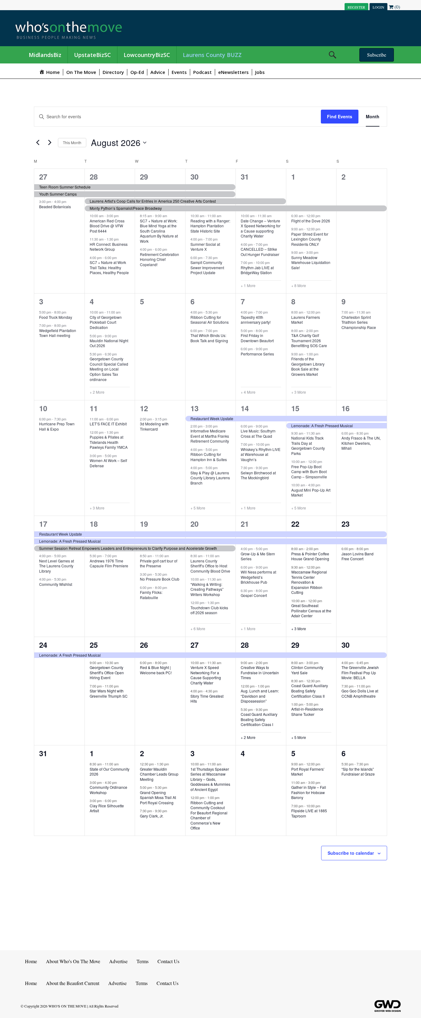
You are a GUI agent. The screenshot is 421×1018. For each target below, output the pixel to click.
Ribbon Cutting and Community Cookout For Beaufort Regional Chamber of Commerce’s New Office (208, 815)
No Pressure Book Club (159, 579)
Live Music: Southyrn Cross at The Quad (258, 433)
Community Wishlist (55, 584)
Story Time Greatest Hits (206, 698)
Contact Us (168, 961)
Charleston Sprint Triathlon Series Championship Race (358, 322)
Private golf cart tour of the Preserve (158, 563)
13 (194, 408)
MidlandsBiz (45, 55)
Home (31, 961)
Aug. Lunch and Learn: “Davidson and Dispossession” (260, 696)
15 (295, 408)
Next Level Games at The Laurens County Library (56, 566)
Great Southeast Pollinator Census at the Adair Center (311, 610)
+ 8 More (298, 285)
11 (94, 408)
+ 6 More (197, 628)
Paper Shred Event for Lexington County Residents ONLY (309, 239)
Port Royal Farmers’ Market (308, 771)
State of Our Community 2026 (109, 771)
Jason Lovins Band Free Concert (357, 556)
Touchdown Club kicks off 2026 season (209, 610)
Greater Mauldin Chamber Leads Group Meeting (159, 774)
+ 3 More (298, 392)
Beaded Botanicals (55, 206)
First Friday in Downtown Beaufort (257, 338)
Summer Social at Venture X (205, 246)
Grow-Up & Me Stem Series (258, 556)
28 (94, 176)
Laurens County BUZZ (212, 55)
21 (245, 523)
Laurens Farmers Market (305, 319)
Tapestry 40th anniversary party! (256, 319)
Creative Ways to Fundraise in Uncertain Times (260, 672)
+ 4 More (248, 392)
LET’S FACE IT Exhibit (108, 423)
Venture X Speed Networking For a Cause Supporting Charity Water (205, 675)
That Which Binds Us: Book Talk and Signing (209, 338)
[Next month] (49, 142)
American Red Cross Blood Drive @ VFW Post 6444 (107, 225)
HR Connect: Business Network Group (109, 246)
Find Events (339, 116)
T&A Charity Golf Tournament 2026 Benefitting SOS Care (309, 340)
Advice (157, 72)
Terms (143, 961)
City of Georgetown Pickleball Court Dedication (106, 322)
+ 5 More (197, 507)
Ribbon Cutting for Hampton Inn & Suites (208, 457)
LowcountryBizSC (147, 55)
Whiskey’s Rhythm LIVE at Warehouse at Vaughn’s (260, 454)
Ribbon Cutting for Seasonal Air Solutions (209, 319)
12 (144, 408)
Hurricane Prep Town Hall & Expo (57, 426)
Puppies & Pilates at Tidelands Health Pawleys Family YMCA (109, 442)
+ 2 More (97, 392)
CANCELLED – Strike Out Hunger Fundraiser (260, 251)
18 (94, 523)
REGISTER (356, 7)
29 (144, 176)
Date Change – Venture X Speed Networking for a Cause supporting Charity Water (260, 228)
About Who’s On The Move (73, 961)
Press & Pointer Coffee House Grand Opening (310, 556)
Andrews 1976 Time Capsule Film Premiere (109, 563)
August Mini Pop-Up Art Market (310, 492)
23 (345, 523)
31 (245, 176)
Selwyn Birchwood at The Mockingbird (258, 475)
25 (94, 644)
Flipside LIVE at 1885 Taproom (309, 813)
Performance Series (257, 353)
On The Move (81, 72)
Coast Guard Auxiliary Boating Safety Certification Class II (309, 690)
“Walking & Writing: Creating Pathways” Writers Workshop (206, 589)
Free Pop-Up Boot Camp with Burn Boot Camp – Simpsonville (309, 471)
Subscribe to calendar (351, 853)
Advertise (118, 961)
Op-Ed (137, 72)
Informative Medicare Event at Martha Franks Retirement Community (209, 436)
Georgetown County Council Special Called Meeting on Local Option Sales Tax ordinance (109, 369)
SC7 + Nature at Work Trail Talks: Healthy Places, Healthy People (109, 267)
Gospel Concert (254, 595)
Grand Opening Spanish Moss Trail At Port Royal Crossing (158, 797)
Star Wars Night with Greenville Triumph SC (109, 693)
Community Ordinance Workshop (108, 790)
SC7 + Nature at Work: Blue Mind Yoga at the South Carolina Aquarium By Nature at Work (159, 231)
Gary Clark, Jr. (151, 815)
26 (144, 644)
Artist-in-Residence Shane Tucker (307, 711)
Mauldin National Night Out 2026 (109, 343)
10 (43, 408)
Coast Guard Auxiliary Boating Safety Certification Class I (259, 719)
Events (179, 72)
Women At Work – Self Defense (108, 463)
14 (245, 408)
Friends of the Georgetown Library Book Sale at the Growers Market (308, 366)
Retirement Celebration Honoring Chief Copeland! (159, 259)
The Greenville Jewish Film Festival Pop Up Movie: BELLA (360, 672)
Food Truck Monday (55, 317)
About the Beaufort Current (72, 983)
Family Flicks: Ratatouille (151, 595)
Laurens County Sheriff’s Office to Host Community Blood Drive (210, 566)
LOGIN (378, 7)
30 (194, 176)
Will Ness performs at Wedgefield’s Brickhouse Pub (258, 577)
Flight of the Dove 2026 (310, 220)
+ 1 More (248, 285)
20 (194, 523)
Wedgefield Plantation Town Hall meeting (57, 333)
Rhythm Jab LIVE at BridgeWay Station (257, 270)
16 (345, 408)
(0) (396, 6)
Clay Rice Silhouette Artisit (107, 808)
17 (43, 523)
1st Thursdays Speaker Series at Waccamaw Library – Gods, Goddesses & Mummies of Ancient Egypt (210, 779)
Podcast (202, 72)
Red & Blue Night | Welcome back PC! (156, 670)
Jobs (260, 72)
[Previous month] (37, 142)
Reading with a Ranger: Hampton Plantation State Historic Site (210, 225)
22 (295, 523)
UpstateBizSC (92, 55)
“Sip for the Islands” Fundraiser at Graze (358, 771)
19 (144, 523)
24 (43, 644)
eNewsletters (233, 72)
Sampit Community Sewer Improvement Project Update (207, 267)
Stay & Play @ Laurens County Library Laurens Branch (210, 477)
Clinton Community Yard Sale (307, 670)
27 (43, 176)
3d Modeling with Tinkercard (154, 426)
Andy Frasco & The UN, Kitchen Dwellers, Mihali (361, 443)
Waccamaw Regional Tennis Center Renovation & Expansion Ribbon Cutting (309, 582)
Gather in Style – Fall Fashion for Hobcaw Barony (308, 792)
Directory (113, 72)
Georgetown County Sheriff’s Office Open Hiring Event (107, 672)
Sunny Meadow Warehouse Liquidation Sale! (310, 262)
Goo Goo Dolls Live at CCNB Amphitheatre (359, 693)
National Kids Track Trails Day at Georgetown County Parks (308, 445)
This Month (72, 142)
